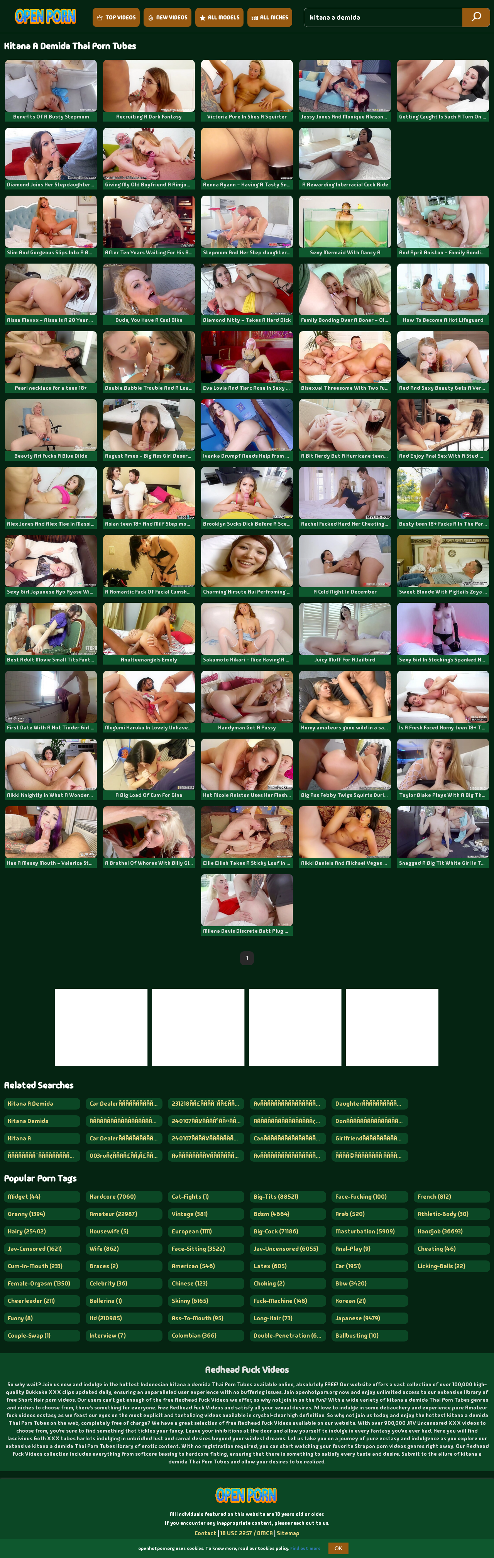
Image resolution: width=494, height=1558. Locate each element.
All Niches (274, 17)
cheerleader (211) (31, 1301)
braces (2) (104, 1266)
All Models (224, 17)
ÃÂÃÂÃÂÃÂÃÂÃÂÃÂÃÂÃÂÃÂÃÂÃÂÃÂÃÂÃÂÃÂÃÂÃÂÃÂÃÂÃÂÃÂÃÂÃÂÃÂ (126, 1121)
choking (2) (269, 1283)
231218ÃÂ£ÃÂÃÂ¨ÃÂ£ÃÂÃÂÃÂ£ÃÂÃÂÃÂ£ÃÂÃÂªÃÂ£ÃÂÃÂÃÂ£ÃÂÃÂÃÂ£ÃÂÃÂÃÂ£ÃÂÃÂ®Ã (208, 1104)
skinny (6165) (190, 1301)
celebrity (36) (108, 1283)
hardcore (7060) (113, 1197)
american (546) (193, 1266)
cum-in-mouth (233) (35, 1266)
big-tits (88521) (276, 1197)
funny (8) (20, 1318)
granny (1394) (26, 1214)
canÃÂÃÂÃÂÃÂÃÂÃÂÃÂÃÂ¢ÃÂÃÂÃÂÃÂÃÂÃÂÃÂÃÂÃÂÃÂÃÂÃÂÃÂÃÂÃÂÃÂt (290, 1138)
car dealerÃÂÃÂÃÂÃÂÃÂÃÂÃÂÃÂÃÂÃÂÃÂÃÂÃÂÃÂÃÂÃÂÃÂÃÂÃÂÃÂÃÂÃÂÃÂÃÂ (126, 1138)
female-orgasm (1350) (39, 1283)
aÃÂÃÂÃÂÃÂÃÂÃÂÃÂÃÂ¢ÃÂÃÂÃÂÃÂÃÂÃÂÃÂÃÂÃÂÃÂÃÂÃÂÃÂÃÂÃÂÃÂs (290, 1121)
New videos (172, 17)
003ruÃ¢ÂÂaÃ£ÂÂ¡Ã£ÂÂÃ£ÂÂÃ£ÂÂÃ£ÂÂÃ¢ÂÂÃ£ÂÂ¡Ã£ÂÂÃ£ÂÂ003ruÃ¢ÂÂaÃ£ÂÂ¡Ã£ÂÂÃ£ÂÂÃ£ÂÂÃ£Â (126, 1156)
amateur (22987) (113, 1214)
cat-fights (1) (190, 1197)
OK (338, 1548)
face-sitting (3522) (198, 1249)
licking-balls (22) (441, 1266)
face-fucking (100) (361, 1197)
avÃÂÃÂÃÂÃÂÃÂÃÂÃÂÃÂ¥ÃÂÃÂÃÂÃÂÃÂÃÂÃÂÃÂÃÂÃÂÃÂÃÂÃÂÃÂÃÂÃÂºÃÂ (290, 1104)
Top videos (120, 17)
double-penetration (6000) (290, 1335)
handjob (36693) (440, 1231)
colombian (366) (194, 1335)
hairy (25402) (27, 1231)
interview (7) (108, 1335)
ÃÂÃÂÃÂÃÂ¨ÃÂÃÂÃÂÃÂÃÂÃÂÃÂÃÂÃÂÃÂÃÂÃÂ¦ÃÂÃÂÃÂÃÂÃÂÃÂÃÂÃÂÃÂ (44, 1156)
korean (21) (350, 1301)
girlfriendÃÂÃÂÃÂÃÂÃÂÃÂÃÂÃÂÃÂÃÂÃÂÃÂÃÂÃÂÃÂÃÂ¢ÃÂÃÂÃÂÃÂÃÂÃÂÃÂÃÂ (371, 1138)
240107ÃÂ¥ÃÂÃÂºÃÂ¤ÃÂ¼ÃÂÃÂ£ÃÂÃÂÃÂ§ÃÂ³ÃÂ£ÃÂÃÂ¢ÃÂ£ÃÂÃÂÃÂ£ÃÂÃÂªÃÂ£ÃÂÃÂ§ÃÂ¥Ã (208, 1121)
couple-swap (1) (29, 1335)
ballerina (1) (106, 1301)
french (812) (434, 1197)
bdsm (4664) (271, 1214)
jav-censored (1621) (35, 1249)
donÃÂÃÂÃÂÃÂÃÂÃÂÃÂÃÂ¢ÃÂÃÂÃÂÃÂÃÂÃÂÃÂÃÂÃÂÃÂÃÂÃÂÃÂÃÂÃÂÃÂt (371, 1121)
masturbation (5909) (365, 1231)
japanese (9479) (357, 1318)
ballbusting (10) (357, 1335)
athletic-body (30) (443, 1214)
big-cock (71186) (276, 1231)
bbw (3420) (351, 1283)
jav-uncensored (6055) (286, 1249)
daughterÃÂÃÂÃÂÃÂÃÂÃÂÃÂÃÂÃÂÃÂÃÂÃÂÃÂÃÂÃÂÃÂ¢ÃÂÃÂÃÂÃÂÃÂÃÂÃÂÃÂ (371, 1104)
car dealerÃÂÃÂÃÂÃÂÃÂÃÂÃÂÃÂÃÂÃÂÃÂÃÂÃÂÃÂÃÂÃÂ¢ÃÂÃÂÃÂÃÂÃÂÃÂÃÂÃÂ (126, 1104)
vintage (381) (190, 1214)
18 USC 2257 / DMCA (246, 1533)
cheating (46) (437, 1249)
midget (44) (24, 1197)
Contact (206, 1533)
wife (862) (104, 1249)
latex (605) (270, 1266)
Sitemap (288, 1533)
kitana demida (28, 1121)
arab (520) (350, 1214)
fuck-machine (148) (280, 1301)
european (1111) (192, 1231)
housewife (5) (109, 1231)
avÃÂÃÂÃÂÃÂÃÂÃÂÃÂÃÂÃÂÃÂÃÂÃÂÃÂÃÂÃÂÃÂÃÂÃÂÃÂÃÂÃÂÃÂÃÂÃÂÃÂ (290, 1156)
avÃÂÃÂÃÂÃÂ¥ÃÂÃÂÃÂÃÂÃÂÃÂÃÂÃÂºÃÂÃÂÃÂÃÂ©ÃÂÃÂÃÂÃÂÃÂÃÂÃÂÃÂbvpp (208, 1156)
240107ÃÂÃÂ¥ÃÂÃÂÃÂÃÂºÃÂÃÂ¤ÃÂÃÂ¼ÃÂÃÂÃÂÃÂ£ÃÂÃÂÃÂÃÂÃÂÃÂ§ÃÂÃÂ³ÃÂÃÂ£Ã (208, 1138)
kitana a (19, 1138)
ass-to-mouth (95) (197, 1318)
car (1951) (348, 1266)
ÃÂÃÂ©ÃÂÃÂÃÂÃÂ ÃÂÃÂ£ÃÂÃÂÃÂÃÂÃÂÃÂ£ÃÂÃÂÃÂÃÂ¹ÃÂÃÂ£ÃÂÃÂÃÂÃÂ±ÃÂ (371, 1156)
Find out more (305, 1548)
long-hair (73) (273, 1318)
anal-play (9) (352, 1249)
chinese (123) (190, 1283)
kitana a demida (30, 1104)
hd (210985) (106, 1318)
